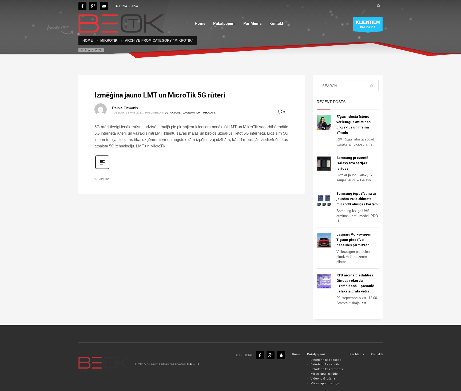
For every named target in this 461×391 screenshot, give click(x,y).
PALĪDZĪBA (368, 24)
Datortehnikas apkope (326, 360)
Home (296, 354)
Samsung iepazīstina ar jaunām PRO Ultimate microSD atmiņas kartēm (357, 198)
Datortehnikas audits (325, 364)
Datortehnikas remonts (327, 369)
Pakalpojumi (316, 354)
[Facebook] (82, 6)
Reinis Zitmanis (125, 108)
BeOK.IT (193, 364)
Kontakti (377, 354)
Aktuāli (175, 112)
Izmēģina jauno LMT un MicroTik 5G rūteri (159, 95)
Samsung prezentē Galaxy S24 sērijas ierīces (352, 163)
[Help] (93, 6)
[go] (372, 86)
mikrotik (209, 112)
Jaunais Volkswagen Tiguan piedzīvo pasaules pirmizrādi (353, 239)
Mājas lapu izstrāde (324, 374)
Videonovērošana (323, 378)
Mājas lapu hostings (325, 383)
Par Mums (356, 354)
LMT (198, 112)
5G (167, 112)
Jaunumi (189, 112)
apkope (105, 179)
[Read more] (102, 168)
